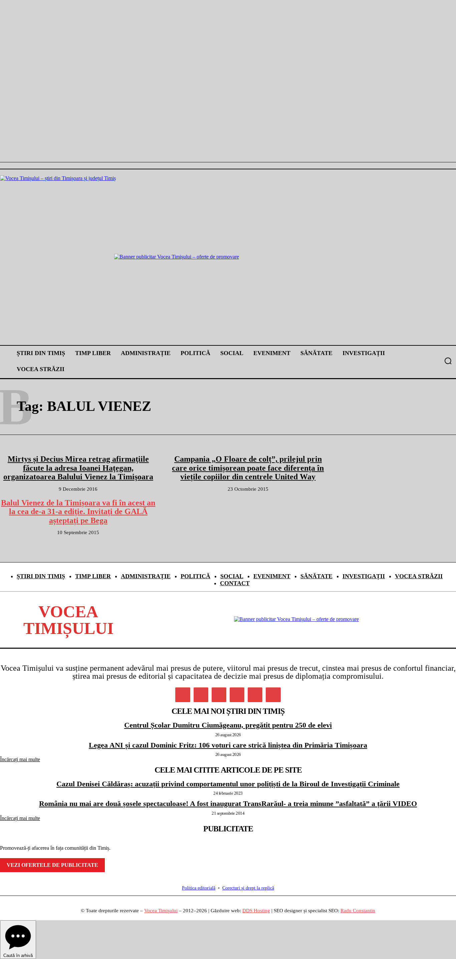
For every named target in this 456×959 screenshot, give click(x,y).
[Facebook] (182, 694)
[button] (448, 361)
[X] (255, 694)
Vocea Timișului (161, 910)
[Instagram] (201, 694)
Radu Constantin (357, 910)
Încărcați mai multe (20, 759)
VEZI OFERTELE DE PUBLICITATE (52, 865)
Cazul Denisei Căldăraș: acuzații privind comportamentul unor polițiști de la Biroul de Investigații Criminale (228, 784)
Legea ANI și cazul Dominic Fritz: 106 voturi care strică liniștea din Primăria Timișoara (228, 745)
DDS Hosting (256, 910)
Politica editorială (198, 888)
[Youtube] (273, 694)
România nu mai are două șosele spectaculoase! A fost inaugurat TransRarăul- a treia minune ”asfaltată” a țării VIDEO (228, 803)
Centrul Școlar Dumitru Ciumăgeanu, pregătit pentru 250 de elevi (228, 725)
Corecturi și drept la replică (248, 888)
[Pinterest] (219, 694)
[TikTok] (237, 694)
